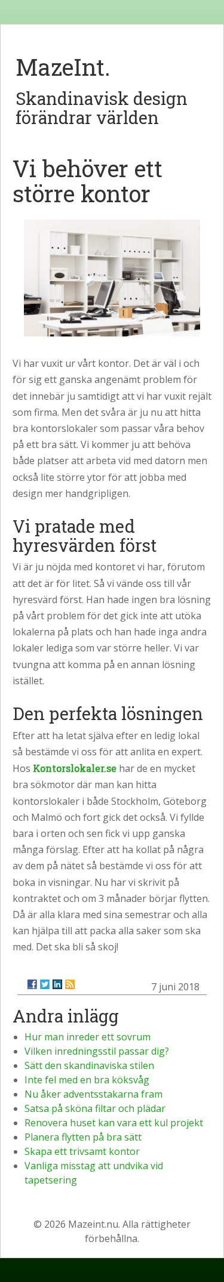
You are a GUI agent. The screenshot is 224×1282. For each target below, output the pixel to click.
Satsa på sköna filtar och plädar (94, 1108)
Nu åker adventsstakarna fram (93, 1094)
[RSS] (70, 984)
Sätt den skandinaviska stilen (89, 1065)
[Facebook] (32, 984)
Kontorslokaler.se (74, 768)
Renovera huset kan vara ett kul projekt (113, 1122)
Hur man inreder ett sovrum (87, 1036)
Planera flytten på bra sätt (83, 1137)
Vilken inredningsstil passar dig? (96, 1051)
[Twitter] (45, 984)
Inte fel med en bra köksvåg (86, 1079)
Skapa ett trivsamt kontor (82, 1151)
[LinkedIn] (57, 984)
